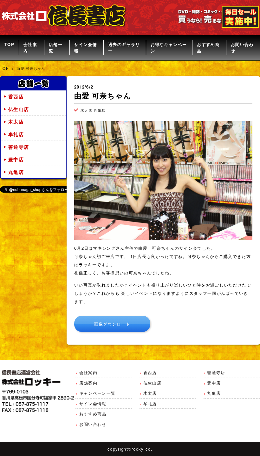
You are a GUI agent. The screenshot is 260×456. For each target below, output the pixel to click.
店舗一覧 (55, 47)
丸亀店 (16, 172)
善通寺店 (18, 147)
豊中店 (16, 159)
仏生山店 (18, 109)
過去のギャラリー (124, 47)
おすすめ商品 (208, 47)
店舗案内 (88, 383)
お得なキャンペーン (169, 47)
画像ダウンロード (112, 324)
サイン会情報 (85, 47)
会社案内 (30, 47)
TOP (9, 44)
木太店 (16, 121)
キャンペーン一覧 (97, 393)
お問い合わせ (242, 47)
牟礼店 (16, 134)
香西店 (16, 96)
